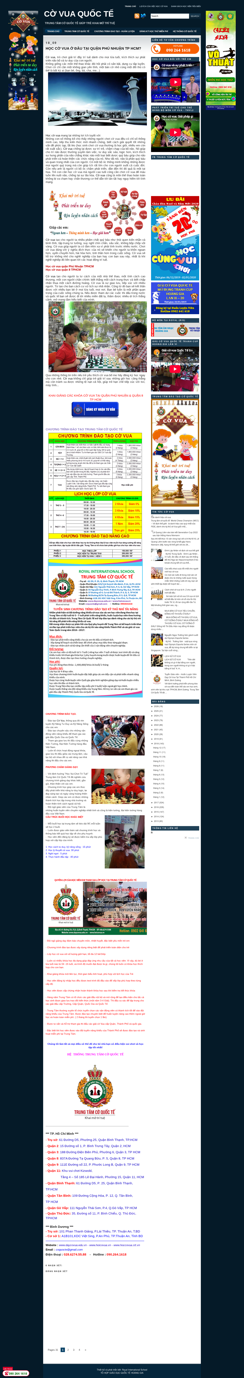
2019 (156, 738)
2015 (156, 811)
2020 (156, 734)
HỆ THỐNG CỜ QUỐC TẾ (185, 31)
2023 (156, 720)
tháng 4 (156, 783)
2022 (156, 724)
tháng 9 (156, 761)
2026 (156, 706)
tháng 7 (156, 770)
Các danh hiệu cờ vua (161, 517)
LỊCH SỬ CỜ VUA (173, 656)
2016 (156, 807)
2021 (156, 729)
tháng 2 (156, 792)
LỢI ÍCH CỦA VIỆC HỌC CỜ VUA (153, 6)
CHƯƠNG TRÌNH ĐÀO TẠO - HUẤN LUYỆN (114, 31)
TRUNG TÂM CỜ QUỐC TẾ (76, 31)
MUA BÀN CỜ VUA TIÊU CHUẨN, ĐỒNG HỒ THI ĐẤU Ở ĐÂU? (180, 612)
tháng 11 (157, 752)
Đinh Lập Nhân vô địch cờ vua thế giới (182, 550)
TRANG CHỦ (130, 6)
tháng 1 (156, 796)
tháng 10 (157, 756)
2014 (156, 816)
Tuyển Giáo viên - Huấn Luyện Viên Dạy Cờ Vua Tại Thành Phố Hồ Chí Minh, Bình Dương (181, 677)
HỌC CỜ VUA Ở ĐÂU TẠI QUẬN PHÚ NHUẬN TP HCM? (93, 48)
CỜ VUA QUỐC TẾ (79, 13)
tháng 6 (156, 774)
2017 (156, 802)
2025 (156, 710)
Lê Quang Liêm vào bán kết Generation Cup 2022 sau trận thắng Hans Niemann (175, 534)
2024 (156, 715)
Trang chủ (193, 838)
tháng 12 (157, 747)
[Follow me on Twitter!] (144, 17)
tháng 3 (156, 788)
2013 (156, 821)
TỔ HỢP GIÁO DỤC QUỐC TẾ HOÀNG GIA (122, 1372)
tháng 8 (156, 765)
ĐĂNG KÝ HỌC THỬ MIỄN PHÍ (154, 31)
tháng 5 (156, 779)
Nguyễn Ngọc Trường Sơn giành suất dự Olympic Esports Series (181, 636)
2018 (156, 743)
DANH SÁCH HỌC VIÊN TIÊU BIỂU (186, 6)
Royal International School (134, 1369)
